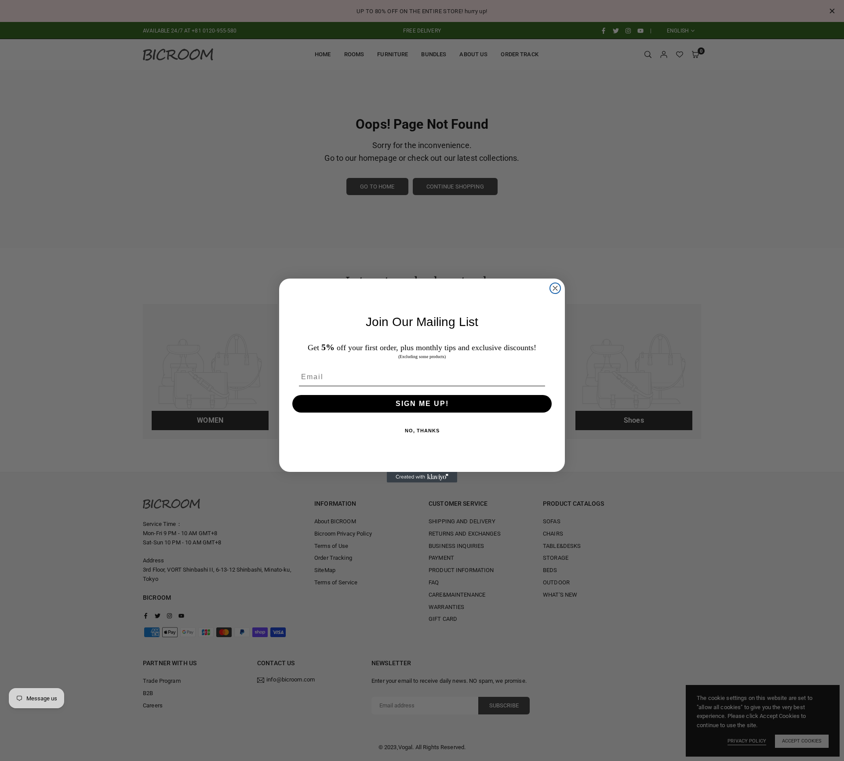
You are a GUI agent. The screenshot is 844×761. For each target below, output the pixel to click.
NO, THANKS (422, 430)
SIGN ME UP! (422, 403)
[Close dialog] (555, 288)
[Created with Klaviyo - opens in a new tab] (422, 477)
